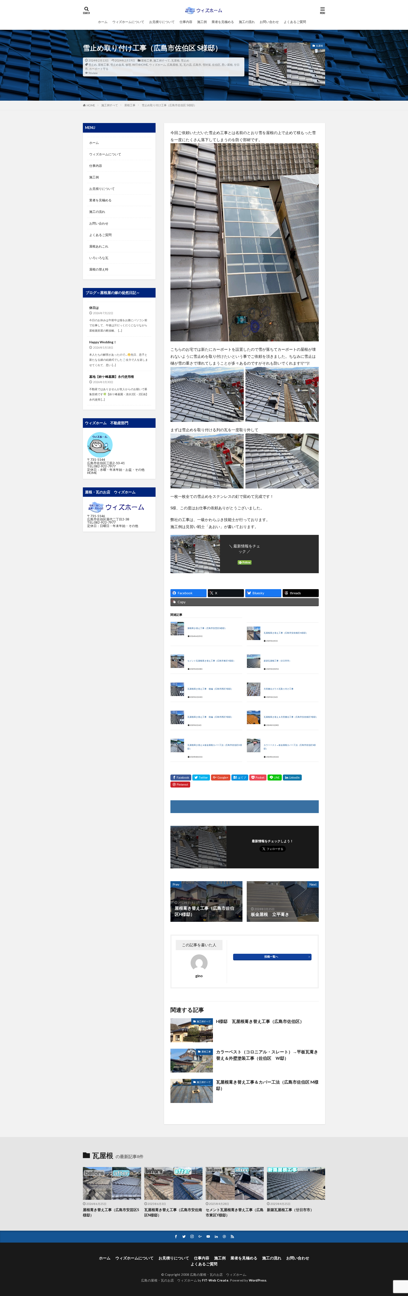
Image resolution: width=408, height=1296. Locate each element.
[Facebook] (180, 777)
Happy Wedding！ (103, 342)
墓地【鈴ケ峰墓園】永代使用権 (111, 376)
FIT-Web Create (215, 1280)
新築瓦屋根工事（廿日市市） (277, 661)
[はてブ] (239, 777)
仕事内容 (186, 22)
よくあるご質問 (295, 22)
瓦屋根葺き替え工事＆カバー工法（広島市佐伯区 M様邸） (267, 1085)
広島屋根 (172, 64)
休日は (94, 307)
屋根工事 (146, 60)
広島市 (197, 64)
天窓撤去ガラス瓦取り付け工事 (278, 689)
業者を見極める (223, 22)
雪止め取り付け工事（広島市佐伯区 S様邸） (169, 105)
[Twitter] (201, 777)
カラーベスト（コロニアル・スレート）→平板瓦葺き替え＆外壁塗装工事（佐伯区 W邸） (267, 1055)
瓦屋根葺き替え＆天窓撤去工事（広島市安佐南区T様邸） (291, 717)
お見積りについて (162, 22)
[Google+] (220, 777)
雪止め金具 (117, 64)
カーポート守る (98, 68)
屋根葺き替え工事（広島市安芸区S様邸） (207, 628)
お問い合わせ (269, 22)
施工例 (202, 22)
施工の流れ (247, 22)
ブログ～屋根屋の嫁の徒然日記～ (113, 293)
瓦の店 (187, 64)
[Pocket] (257, 777)
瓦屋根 (175, 60)
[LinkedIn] (292, 777)
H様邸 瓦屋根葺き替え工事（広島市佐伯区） (260, 1021)
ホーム (103, 22)
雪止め (185, 60)
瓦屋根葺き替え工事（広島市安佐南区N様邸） (286, 633)
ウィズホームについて (128, 22)
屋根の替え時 (98, 269)
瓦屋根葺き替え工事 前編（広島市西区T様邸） (210, 717)
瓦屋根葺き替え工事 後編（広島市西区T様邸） (210, 689)
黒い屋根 (227, 64)
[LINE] (275, 777)
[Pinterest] (180, 785)
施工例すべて (161, 60)
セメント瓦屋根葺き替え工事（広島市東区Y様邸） (211, 661)
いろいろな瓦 (98, 258)
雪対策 (207, 64)
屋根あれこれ (98, 246)
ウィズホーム (157, 64)
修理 (128, 64)
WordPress (257, 1280)
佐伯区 (216, 64)
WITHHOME (140, 64)
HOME (91, 105)
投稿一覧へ (271, 956)
